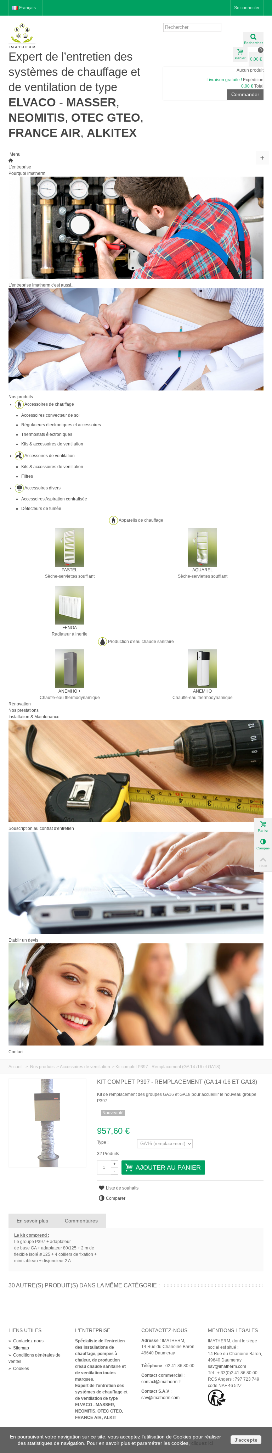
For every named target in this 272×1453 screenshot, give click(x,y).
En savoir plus (32, 1221)
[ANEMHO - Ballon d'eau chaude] (202, 668)
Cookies (18, 1368)
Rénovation (19, 703)
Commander (245, 94)
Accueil (15, 1066)
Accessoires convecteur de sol (50, 415)
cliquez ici (202, 1443)
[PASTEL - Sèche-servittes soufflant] (69, 547)
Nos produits (20, 396)
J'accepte (245, 1440)
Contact (15, 1051)
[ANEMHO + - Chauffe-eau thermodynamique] (69, 668)
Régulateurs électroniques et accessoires (61, 424)
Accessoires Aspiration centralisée (54, 499)
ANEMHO (202, 691)
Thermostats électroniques (46, 434)
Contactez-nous (26, 1340)
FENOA (69, 627)
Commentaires (81, 1221)
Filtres (27, 476)
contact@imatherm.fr (161, 1381)
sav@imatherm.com (160, 1397)
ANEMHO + (69, 691)
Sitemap (18, 1348)
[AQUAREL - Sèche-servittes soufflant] (202, 547)
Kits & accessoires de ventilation (52, 444)
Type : (102, 1142)
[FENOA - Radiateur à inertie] (69, 605)
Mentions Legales (233, 1330)
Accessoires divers (42, 488)
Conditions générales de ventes (34, 1358)
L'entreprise (19, 167)
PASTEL (70, 569)
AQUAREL (202, 569)
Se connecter (247, 7)
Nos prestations (23, 710)
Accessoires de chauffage (49, 404)
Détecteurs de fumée (41, 508)
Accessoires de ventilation (49, 455)
